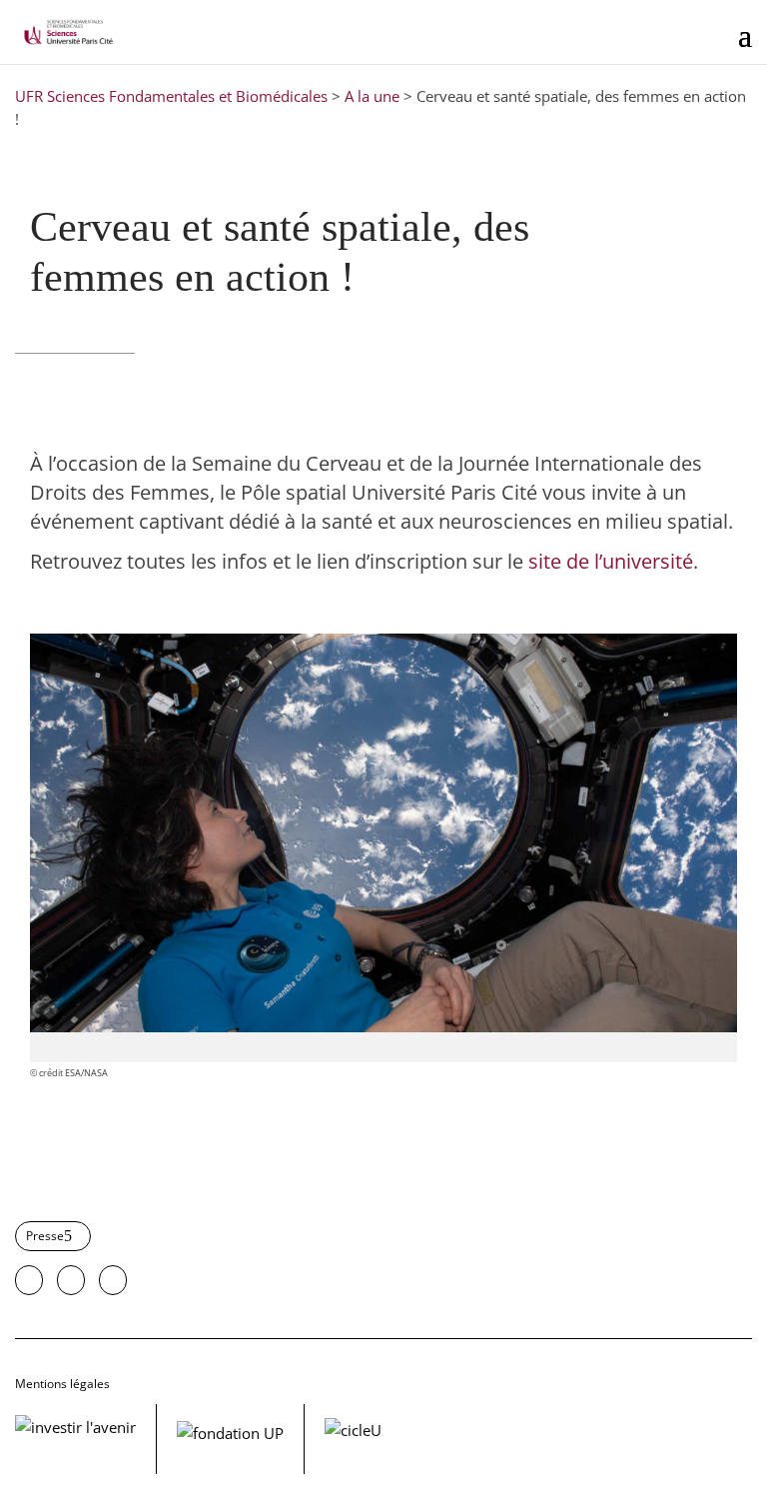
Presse (45, 1235)
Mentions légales (62, 1383)
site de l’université (610, 561)
